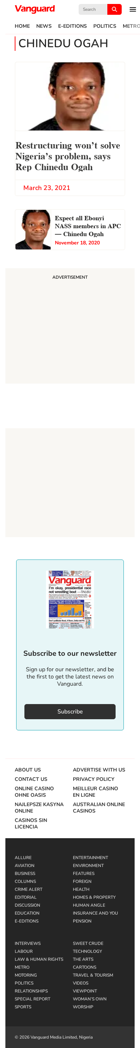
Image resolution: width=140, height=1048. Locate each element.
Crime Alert (28, 889)
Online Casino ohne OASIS (34, 792)
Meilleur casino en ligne (95, 792)
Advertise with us (99, 770)
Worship (83, 1007)
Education (27, 913)
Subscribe (70, 712)
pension (82, 921)
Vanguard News (35, 9)
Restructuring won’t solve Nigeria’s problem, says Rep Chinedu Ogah (67, 155)
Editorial (26, 897)
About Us (28, 770)
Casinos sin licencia (31, 823)
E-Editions (72, 26)
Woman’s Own (90, 999)
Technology (87, 951)
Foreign (82, 881)
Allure (23, 858)
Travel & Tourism (93, 975)
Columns (25, 881)
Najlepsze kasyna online (39, 807)
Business (25, 873)
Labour (24, 951)
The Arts (83, 959)
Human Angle (89, 905)
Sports (23, 1007)
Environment (88, 865)
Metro (22, 967)
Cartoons (84, 967)
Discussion (27, 905)
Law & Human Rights (39, 959)
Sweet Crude (88, 943)
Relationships (31, 991)
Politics (104, 26)
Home (22, 26)
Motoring (26, 975)
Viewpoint (85, 991)
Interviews (28, 943)
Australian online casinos (99, 807)
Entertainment (90, 858)
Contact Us (31, 779)
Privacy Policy (94, 779)
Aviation (24, 865)
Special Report (32, 999)
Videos (80, 983)
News (44, 26)
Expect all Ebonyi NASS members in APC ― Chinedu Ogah (88, 225)
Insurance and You (95, 913)
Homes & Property (94, 897)
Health (81, 889)
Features (83, 873)
